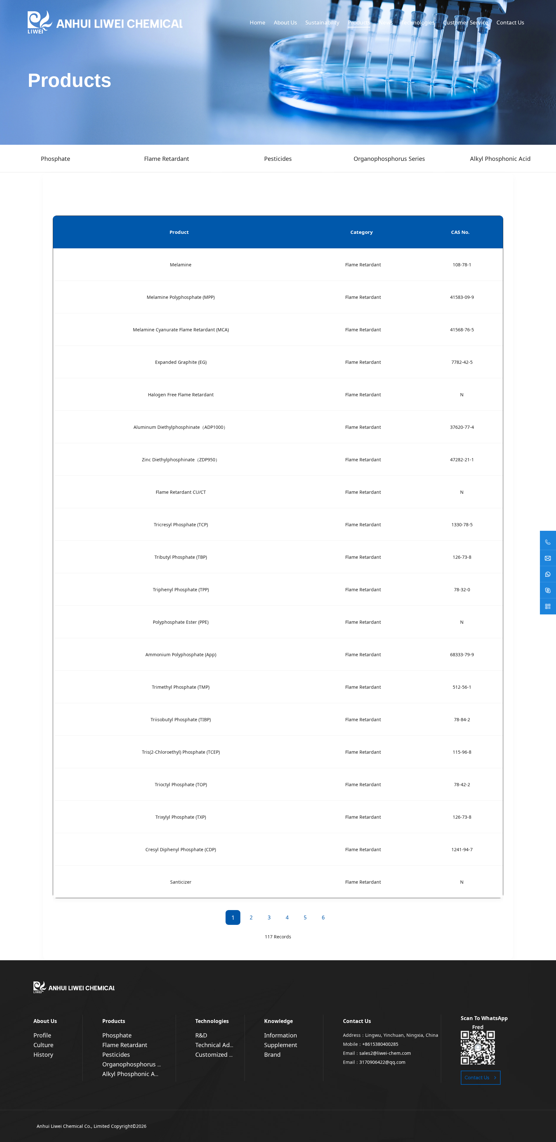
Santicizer (180, 882)
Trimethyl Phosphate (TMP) (180, 687)
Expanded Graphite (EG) (181, 362)
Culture (43, 1045)
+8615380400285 (380, 1044)
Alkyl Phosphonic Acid (132, 1074)
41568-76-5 (462, 330)
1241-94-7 (462, 849)
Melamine (180, 265)
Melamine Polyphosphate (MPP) (181, 297)
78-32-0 (462, 589)
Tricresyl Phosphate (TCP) (181, 524)
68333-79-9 (462, 654)
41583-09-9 (462, 297)
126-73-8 (462, 557)
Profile (42, 1035)
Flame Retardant (363, 265)
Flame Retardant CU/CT (181, 492)
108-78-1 (462, 265)
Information (280, 1035)
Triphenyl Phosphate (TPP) (181, 589)
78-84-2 (462, 719)
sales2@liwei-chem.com (385, 1053)
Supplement (280, 1045)
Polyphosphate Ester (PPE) (180, 622)
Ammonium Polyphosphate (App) (180, 654)
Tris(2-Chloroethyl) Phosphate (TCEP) (181, 752)
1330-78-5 (462, 524)
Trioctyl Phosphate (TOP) (181, 784)
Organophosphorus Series (138, 1064)
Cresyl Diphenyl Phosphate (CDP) (180, 849)
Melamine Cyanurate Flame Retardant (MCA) (181, 330)
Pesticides (116, 1054)
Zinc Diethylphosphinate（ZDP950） (181, 459)
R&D (201, 1035)
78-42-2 (462, 784)
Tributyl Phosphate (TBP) (180, 557)
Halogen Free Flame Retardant (181, 394)
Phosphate (117, 1035)
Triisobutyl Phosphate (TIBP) (181, 719)
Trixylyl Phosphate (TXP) (180, 817)
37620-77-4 (462, 427)
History (43, 1054)
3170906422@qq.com (382, 1062)
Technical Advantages (225, 1045)
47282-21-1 (462, 459)
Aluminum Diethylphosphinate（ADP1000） (181, 427)
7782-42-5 (462, 362)
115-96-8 (462, 752)
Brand (272, 1054)
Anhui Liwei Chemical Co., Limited (73, 1126)
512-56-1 (462, 687)
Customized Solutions (225, 1054)
